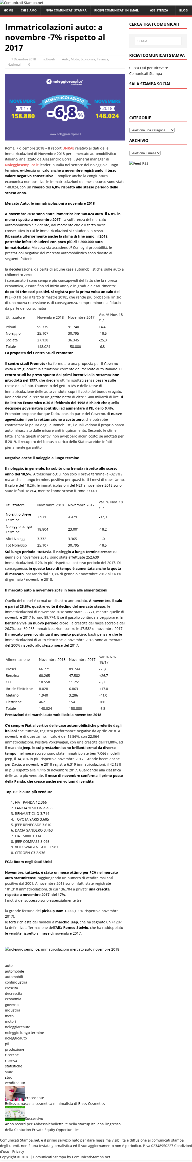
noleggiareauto (17, 1026)
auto (8, 965)
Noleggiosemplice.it (22, 164)
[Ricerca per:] (158, 41)
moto (9, 1016)
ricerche (12, 1054)
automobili (14, 976)
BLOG (183, 10)
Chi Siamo (29, 10)
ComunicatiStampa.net (91, 1157)
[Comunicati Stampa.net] (21, 2)
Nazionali (14, 64)
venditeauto (15, 1082)
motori (10, 1021)
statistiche (13, 1066)
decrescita (13, 993)
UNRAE (68, 148)
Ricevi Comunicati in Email (116, 10)
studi (9, 1077)
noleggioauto (16, 1038)
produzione (14, 1049)
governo (11, 1004)
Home (8, 10)
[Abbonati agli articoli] (138, 163)
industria (12, 1010)
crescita (11, 988)
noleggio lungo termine (24, 1032)
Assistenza (159, 10)
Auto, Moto (70, 59)
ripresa (11, 1060)
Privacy (18, 1151)
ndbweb (49, 59)
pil (7, 1043)
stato (9, 1071)
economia (13, 999)
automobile (14, 971)
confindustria (16, 982)
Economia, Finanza (94, 59)
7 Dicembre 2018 (23, 59)
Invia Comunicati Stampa (65, 10)
